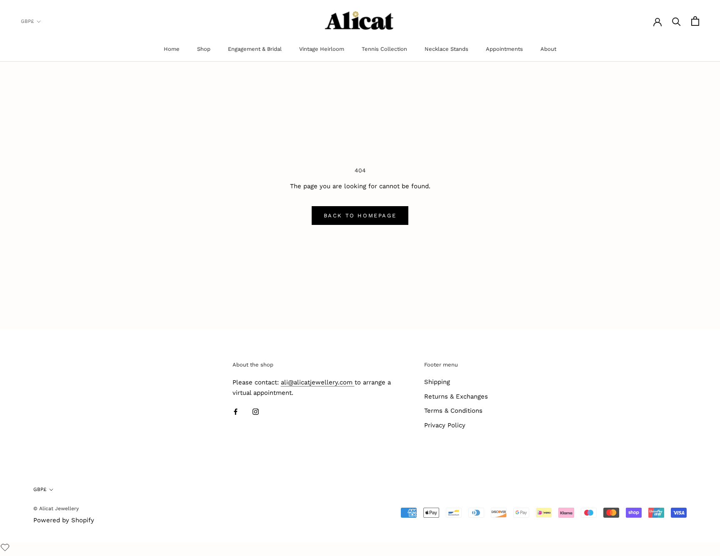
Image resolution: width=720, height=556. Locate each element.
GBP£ (27, 21)
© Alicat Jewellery (56, 508)
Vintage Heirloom (321, 49)
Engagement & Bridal (255, 49)
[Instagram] (255, 411)
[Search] (676, 21)
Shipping (437, 382)
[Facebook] (235, 411)
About (548, 49)
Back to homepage (360, 215)
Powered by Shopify (63, 520)
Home (172, 49)
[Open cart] (695, 21)
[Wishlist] (6, 548)
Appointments (504, 49)
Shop (203, 49)
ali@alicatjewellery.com (318, 382)
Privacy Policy (444, 425)
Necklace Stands (446, 49)
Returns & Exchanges (456, 396)
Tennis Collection (384, 49)
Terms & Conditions (453, 410)
